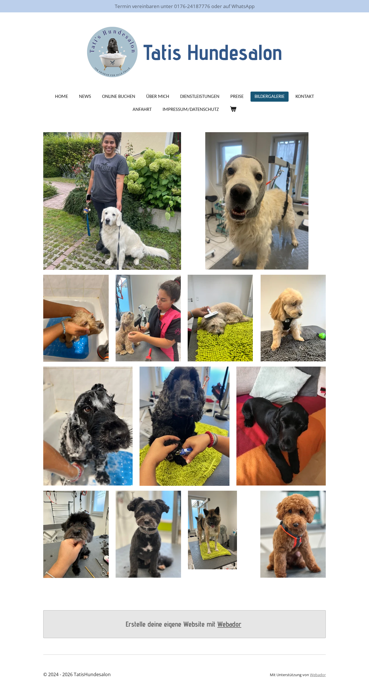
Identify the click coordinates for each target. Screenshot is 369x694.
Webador (229, 624)
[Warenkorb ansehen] (233, 110)
